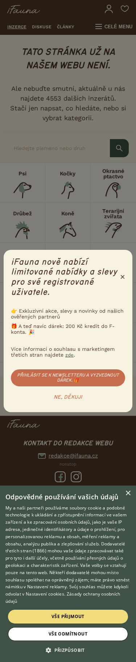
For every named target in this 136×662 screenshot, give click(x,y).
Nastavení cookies (45, 594)
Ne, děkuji (68, 397)
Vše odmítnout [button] (68, 634)
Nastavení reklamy (47, 587)
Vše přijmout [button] (68, 616)
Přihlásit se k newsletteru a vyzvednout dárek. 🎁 (68, 377)
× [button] (128, 493)
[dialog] (68, 574)
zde (69, 355)
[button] (68, 650)
